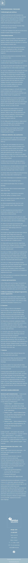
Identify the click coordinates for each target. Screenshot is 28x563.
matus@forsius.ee (14, 547)
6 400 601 (14, 532)
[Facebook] (14, 552)
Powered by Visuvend (14, 561)
